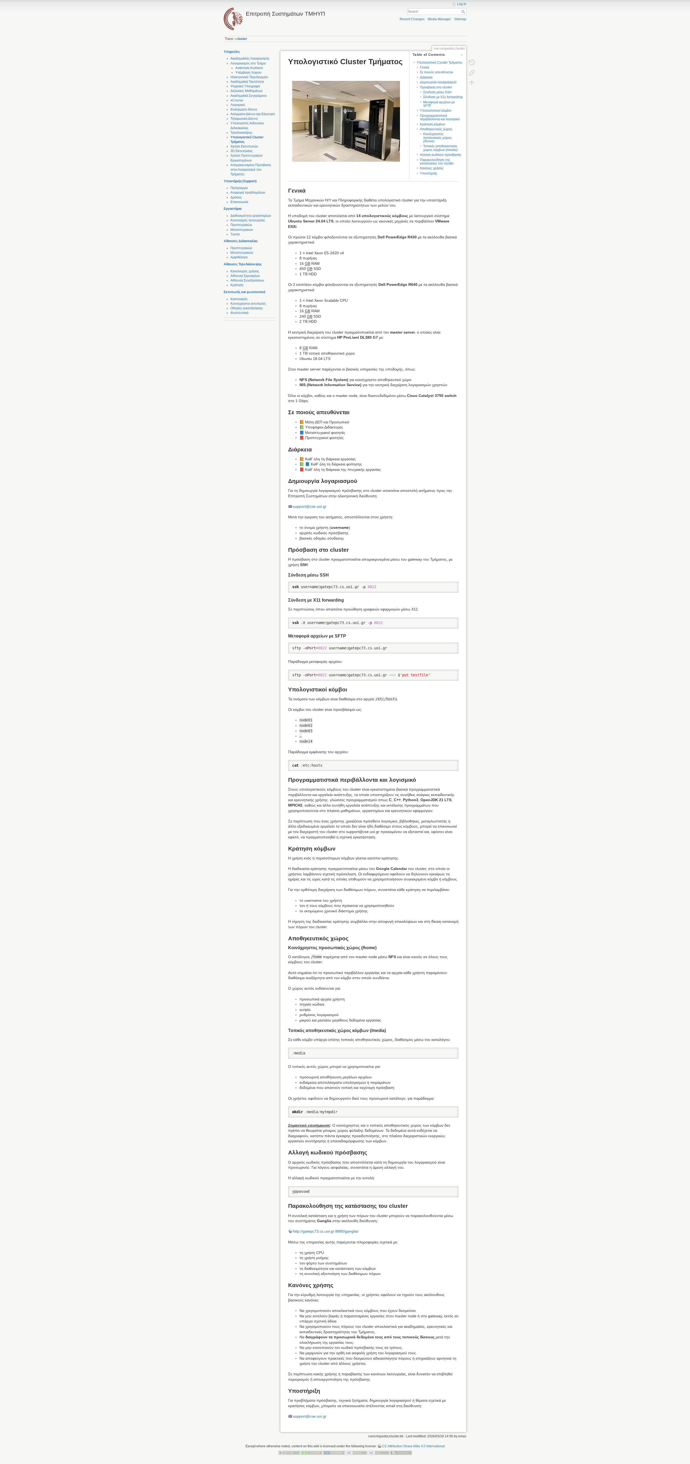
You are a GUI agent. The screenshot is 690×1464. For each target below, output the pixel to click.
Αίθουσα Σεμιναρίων (245, 276)
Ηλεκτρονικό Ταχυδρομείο (249, 77)
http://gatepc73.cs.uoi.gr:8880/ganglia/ (325, 1231)
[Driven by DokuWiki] (401, 1452)
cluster (241, 39)
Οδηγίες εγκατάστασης (246, 308)
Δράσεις (236, 197)
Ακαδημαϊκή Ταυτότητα (247, 82)
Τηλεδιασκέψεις (241, 133)
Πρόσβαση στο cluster (436, 87)
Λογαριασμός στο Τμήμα (248, 63)
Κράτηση (236, 285)
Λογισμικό (237, 105)
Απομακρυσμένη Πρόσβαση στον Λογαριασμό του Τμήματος (250, 169)
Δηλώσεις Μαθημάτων (246, 91)
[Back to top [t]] (471, 83)
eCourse (236, 100)
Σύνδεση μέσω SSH (437, 92)
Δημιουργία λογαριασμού (438, 82)
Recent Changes (412, 19)
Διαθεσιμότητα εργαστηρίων (250, 216)
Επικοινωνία (239, 202)
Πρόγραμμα (239, 188)
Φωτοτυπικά (239, 313)
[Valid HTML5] (356, 1452)
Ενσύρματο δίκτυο (243, 109)
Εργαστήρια (233, 209)
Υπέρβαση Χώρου (248, 72)
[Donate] (311, 1452)
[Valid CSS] (378, 1452)
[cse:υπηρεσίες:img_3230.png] (373, 121)
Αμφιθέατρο (239, 257)
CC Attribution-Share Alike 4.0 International (413, 1446)
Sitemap (460, 19)
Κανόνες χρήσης (432, 168)
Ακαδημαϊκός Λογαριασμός (250, 58)
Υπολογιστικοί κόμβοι (435, 110)
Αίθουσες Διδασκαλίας (241, 241)
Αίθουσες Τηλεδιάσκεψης (243, 264)
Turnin (235, 234)
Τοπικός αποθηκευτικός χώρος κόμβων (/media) (440, 148)
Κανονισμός (239, 299)
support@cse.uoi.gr (309, 506)
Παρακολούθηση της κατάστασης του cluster (437, 161)
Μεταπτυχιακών (241, 230)
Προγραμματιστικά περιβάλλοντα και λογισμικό (440, 117)
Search (463, 11)
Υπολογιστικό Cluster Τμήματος (440, 62)
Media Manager (439, 19)
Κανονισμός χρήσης (244, 271)
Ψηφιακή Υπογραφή (245, 86)
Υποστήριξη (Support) (240, 181)
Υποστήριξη (428, 173)
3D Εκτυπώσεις (241, 151)
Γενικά (424, 67)
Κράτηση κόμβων (432, 124)
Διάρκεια (426, 77)
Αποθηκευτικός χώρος (436, 129)
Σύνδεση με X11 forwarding (443, 97)
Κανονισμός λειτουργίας (247, 220)
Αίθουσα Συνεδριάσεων (247, 280)
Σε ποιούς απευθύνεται (436, 72)
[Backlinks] (471, 73)
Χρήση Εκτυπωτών (244, 146)
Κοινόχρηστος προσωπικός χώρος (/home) (437, 137)
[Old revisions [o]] (471, 62)
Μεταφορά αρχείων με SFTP (439, 104)
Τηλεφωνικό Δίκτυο (244, 119)
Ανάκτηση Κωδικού (249, 68)
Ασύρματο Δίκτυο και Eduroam (252, 114)
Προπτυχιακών (241, 225)
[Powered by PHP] (334, 1452)
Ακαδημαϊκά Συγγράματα (248, 96)
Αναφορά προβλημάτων (247, 192)
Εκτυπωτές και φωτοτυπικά (244, 292)
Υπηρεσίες (232, 52)
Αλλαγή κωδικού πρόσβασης (440, 155)
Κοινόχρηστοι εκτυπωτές (248, 304)
